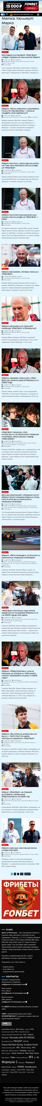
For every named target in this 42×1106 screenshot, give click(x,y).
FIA (16, 1032)
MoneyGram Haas (7, 1041)
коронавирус (5, 1070)
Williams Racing (26, 1048)
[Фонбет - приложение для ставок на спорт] (21, 6)
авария (14, 1067)
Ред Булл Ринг (16, 172)
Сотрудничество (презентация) (13, 972)
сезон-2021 (30, 1070)
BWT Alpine (20, 1029)
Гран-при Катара (6, 444)
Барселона (5, 1050)
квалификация (31, 1067)
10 (22, 874)
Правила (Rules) (8, 967)
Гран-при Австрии (7, 117)
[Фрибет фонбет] (21, 899)
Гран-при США (18, 682)
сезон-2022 (5, 1072)
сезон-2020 (21, 1070)
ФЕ (38, 1057)
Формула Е (30, 1062)
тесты (4, 1074)
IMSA (25, 1035)
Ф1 (33, 61)
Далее (27, 874)
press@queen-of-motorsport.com (14, 993)
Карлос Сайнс (30, 1050)
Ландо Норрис (22, 563)
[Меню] (38, 14)
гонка (3, 507)
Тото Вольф (19, 507)
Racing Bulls (18, 619)
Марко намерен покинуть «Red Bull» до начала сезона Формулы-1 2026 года (20, 380)
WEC (18, 1047)
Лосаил (15, 507)
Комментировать (7, 65)
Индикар (23, 1050)
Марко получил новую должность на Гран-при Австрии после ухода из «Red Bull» (20, 165)
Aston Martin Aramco (8, 1029)
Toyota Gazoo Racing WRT (8, 1048)
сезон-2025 (22, 1072)
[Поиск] (7, 14)
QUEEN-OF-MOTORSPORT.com (23, 14)
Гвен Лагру (30, 61)
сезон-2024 (13, 1072)
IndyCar (30, 1034)
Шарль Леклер (6, 1067)
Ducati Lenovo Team (8, 1032)
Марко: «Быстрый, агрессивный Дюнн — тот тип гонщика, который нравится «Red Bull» (19, 736)
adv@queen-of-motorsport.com (13, 984)
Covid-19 (27, 1029)
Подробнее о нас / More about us (13, 962)
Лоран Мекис (34, 619)
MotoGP (18, 1041)
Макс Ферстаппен (26, 682)
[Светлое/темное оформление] (3, 14)
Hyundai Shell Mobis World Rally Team (12, 1034)
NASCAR (25, 1041)
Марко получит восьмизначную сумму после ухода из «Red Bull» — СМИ (20, 217)
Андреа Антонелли (31, 443)
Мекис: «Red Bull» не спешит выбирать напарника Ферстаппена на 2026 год (17, 794)
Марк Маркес (6, 1057)
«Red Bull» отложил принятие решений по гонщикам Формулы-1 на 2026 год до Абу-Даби (20, 613)
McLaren (5, 561)
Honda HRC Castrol (23, 1032)
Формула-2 (33, 742)
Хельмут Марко (11, 63)
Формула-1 (5, 52)
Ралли (13, 1057)
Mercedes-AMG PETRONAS (9, 61)
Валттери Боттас (14, 1050)
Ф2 (23, 742)
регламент (13, 1070)
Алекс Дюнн (18, 742)
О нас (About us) (8, 969)
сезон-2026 (4, 621)
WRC (34, 1047)
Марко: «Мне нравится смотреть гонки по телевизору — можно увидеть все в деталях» (20, 111)
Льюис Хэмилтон (18, 1053)
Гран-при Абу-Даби (26, 619)
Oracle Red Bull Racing (21, 61)
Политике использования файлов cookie (23, 1095)
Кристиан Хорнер (19, 854)
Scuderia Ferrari (31, 1044)
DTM (32, 1029)
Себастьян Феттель (22, 1057)
